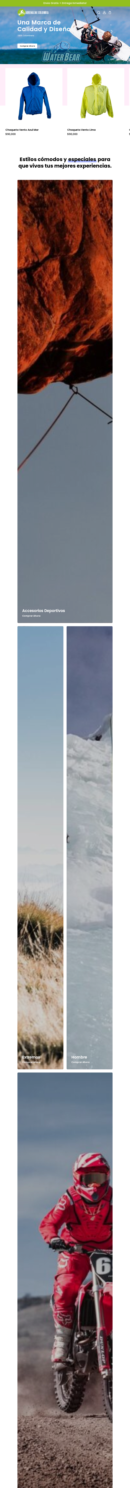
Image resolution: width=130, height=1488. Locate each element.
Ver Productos (27, 46)
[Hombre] (90, 847)
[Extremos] (40, 847)
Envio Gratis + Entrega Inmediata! (65, 3)
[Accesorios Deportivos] (65, 401)
